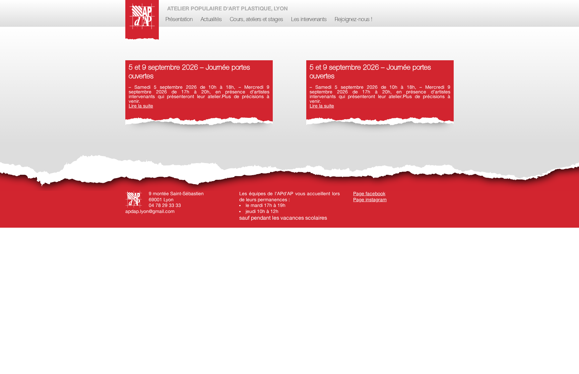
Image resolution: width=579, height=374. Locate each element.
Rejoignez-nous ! (353, 19)
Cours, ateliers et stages (256, 19)
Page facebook (369, 193)
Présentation (179, 19)
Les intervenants (309, 19)
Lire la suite (141, 105)
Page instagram (370, 199)
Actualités (211, 19)
